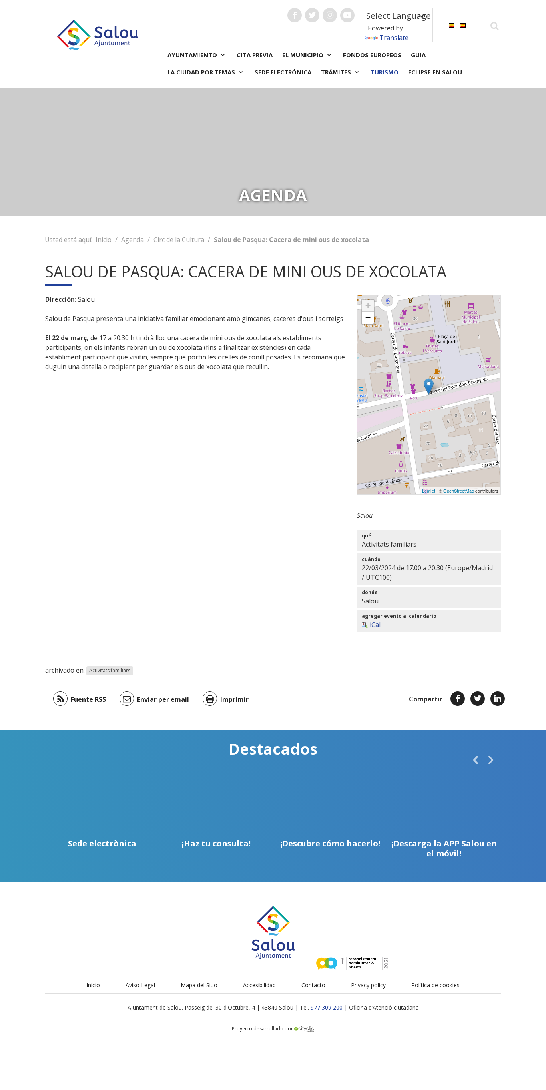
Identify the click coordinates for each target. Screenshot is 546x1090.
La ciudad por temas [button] (202, 72)
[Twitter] (477, 698)
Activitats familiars (109, 670)
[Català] (451, 24)
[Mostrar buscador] (494, 25)
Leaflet (428, 490)
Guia (418, 55)
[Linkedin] (497, 698)
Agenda (132, 239)
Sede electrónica (283, 72)
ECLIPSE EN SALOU (435, 72)
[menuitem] (451, 24)
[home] (97, 34)
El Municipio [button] (303, 55)
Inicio (104, 239)
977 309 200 (327, 1007)
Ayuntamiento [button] (193, 55)
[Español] (463, 24)
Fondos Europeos (372, 55)
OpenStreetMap (458, 490)
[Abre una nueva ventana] (294, 15)
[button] (475, 760)
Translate (394, 37)
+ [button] (368, 306)
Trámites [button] (337, 72)
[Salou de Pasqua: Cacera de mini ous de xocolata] (429, 386)
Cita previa (255, 55)
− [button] (368, 318)
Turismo (385, 72)
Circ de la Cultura (178, 239)
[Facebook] (457, 698)
